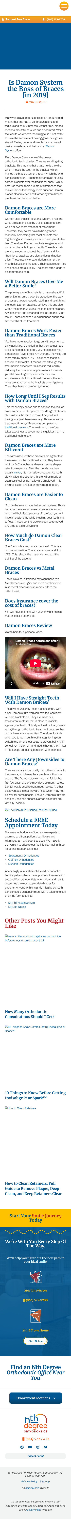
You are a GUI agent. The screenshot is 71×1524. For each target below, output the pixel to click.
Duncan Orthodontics (21, 863)
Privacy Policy (34, 1510)
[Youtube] (30, 1447)
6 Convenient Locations (33, 1398)
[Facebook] (22, 1447)
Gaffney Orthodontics (21, 859)
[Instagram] (38, 1447)
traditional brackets (16, 427)
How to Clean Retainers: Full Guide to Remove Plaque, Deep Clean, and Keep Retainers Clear (33, 1188)
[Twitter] (45, 1447)
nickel (17, 472)
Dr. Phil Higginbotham (21, 902)
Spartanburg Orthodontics (23, 855)
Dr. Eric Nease (17, 906)
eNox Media (32, 1488)
